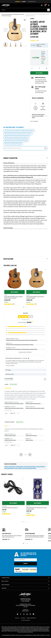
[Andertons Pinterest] (33, 614)
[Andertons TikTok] (27, 614)
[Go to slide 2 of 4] (25, 543)
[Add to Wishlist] (23, 269)
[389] (36, 515)
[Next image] (24, 29)
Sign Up (25, 563)
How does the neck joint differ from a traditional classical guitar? (19, 130)
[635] (12, 513)
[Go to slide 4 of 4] (27, 543)
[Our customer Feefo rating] (25, 570)
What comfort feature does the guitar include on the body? (18, 133)
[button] (34, 40)
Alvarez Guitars (18, 468)
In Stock (6, 302)
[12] (14, 304)
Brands (6, 466)
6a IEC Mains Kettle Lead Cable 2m (10, 507)
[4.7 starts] (8, 304)
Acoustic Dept (11, 466)
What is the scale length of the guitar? (13, 143)
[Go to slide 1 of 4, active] (23, 543)
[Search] (48, 10)
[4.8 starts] (30, 515)
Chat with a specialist (26, 620)
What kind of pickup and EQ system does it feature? (16, 137)
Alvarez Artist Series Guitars (29, 468)
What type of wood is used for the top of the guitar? (16, 140)
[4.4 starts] (30, 304)
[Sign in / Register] (42, 5)
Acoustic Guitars (20, 466)
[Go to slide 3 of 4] (26, 543)
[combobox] (25, 10)
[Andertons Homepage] (6, 5)
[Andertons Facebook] (21, 614)
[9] (35, 304)
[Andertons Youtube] (17, 614)
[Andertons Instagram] (24, 614)
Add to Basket (39, 73)
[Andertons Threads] (30, 614)
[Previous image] (5, 29)
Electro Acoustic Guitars (30, 466)
